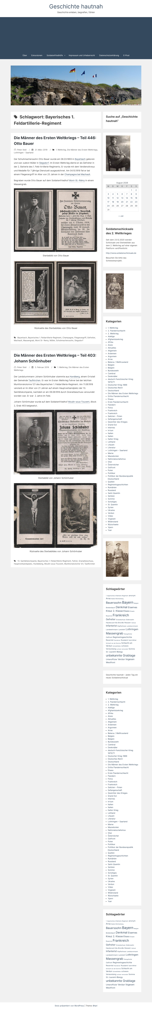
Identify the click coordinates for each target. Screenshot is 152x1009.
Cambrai (111, 373)
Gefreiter (91, 337)
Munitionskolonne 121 (73, 564)
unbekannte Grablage (120, 655)
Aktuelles (112, 348)
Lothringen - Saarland (23, 152)
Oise (110, 462)
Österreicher (113, 464)
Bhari (95, 1005)
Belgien (111, 365)
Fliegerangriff (80, 337)
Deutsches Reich (115, 387)
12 (118, 198)
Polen (110, 470)
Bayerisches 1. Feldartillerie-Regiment (44, 337)
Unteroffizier (111, 659)
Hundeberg (38, 564)
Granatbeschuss (86, 561)
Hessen (127, 623)
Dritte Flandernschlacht (118, 396)
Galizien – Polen (115, 416)
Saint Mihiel (132, 640)
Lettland (111, 442)
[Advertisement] (76, 34)
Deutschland (113, 390)
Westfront (110, 662)
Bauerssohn (113, 602)
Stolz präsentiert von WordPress (70, 1005)
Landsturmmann (132, 626)
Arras (110, 359)
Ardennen (112, 353)
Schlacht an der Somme (113, 643)
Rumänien (112, 487)
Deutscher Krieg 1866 (117, 385)
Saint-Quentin (114, 493)
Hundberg (75, 376)
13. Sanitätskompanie (27, 561)
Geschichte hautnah (76, 6)
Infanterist (111, 625)
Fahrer (75, 561)
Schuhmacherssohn (64, 340)
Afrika (110, 342)
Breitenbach (110, 608)
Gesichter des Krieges (117, 422)
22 (131, 202)
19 (118, 202)
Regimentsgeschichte (122, 637)
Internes (111, 427)
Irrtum (110, 430)
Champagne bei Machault (77, 174)
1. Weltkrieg (61, 150)
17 (108, 202)
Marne (110, 453)
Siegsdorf (44, 163)
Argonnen (112, 356)
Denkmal (121, 607)
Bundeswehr (113, 370)
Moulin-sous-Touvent (79, 401)
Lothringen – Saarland (117, 450)
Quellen (111, 482)
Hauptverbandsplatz (23, 564)
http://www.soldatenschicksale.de (121, 253)
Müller (52, 340)
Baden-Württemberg (117, 598)
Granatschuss (120, 620)
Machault (18, 340)
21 (127, 202)
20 (122, 202)
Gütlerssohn (130, 620)
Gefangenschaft (115, 419)
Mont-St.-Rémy (77, 180)
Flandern (112, 405)
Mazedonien (113, 456)
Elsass (110, 399)
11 (113, 198)
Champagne (67, 337)
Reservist (110, 640)
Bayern (127, 602)
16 (136, 198)
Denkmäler (112, 376)
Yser (110, 530)
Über (25, 55)
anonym (132, 596)
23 (136, 202)
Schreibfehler (117, 646)
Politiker (111, 473)
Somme (111, 499)
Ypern (110, 527)
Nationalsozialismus (117, 459)
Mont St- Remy (42, 340)
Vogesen (112, 519)
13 (122, 198)
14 (127, 198)
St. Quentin (113, 504)
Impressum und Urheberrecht (82, 55)
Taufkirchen (34, 380)
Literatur (111, 447)
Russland (112, 490)
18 (113, 202)
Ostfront (111, 467)
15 (132, 198)
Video (110, 516)
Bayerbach (80, 159)
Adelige (111, 336)
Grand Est (112, 425)
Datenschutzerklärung (109, 55)
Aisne (110, 345)
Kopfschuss (121, 626)
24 (108, 206)
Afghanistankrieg (115, 339)
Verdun (111, 513)
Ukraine (111, 510)
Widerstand (113, 521)
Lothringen (132, 629)
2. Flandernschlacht (116, 330)
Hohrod (133, 623)
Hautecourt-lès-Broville (115, 623)
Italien (110, 433)
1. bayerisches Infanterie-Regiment (117, 596)
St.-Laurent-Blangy (114, 652)
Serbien (111, 496)
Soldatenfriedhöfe (55, 55)
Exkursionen (36, 55)
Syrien (110, 507)
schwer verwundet (122, 649)
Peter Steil (21, 150)
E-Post (126, 55)
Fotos (110, 407)
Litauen (111, 444)
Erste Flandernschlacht (118, 402)
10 (108, 198)
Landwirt (121, 629)
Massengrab (28, 340)
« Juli (121, 216)
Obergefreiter (128, 634)
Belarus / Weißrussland (118, 362)
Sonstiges (112, 501)
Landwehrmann (112, 629)
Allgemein (112, 350)
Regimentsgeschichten (118, 484)
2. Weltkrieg (113, 333)
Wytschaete (113, 524)
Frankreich (112, 410)
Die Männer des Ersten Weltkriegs (82, 150)
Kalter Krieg (113, 439)
